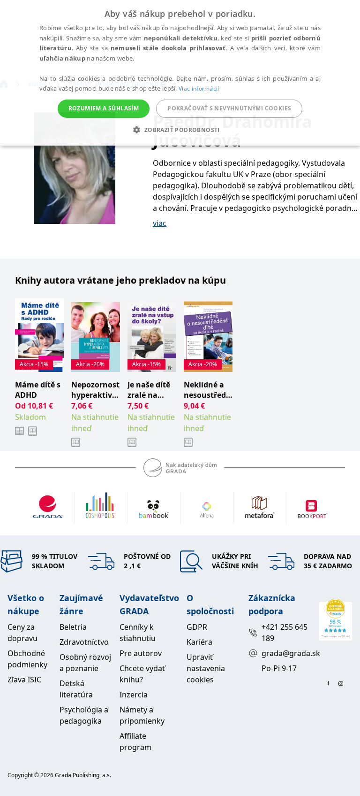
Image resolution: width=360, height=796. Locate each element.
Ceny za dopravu (23, 632)
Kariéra (199, 642)
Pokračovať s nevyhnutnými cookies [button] (229, 108)
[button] (179, 129)
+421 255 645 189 (285, 632)
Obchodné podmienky (27, 659)
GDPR (197, 627)
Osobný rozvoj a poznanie (85, 662)
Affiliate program (135, 741)
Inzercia (134, 694)
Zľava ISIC (24, 679)
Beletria (73, 627)
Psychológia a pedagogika (84, 715)
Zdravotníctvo (84, 642)
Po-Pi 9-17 (279, 668)
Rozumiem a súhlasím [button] (103, 108)
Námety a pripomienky (142, 715)
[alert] (180, 73)
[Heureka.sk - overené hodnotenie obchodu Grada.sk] (335, 620)
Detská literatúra (76, 689)
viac (159, 223)
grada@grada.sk (286, 653)
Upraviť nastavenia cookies (206, 668)
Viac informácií (199, 89)
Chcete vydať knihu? (142, 674)
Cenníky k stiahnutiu (138, 632)
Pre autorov (141, 653)
